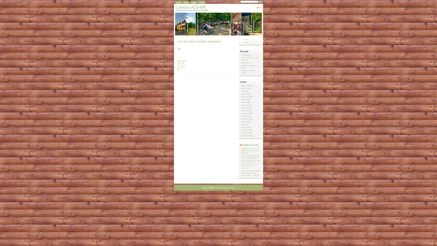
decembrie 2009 (245, 130)
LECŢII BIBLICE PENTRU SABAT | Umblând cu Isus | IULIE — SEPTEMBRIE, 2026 (250, 163)
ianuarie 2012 (245, 108)
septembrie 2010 (245, 119)
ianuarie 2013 (245, 94)
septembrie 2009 (245, 135)
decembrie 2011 (245, 110)
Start (180, 24)
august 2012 (244, 99)
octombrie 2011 (245, 113)
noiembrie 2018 (245, 85)
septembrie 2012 (245, 96)
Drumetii (246, 24)
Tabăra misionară (246, 55)
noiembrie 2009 (245, 133)
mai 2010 (243, 124)
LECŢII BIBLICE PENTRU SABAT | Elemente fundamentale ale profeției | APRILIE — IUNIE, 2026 (250, 173)
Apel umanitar (245, 168)
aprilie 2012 (244, 102)
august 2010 (244, 122)
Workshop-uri (213, 24)
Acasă (179, 2)
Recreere (257, 24)
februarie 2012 (245, 105)
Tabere (190, 24)
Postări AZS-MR (250, 145)
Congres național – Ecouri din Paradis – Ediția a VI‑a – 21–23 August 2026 (249, 151)
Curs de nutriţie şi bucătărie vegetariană (198, 41)
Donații (194, 2)
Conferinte (236, 24)
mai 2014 (243, 91)
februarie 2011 (245, 116)
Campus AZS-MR (191, 7)
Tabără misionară (246, 62)
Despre (186, 2)
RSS (259, 7)
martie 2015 (244, 88)
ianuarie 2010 (245, 127)
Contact (201, 2)
